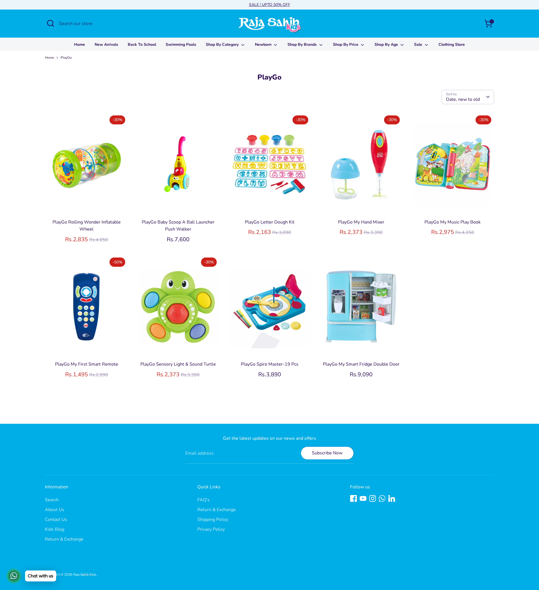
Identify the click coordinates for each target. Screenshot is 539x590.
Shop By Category (223, 44)
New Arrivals (106, 44)
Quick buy (87, 207)
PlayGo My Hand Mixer (361, 222)
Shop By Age (386, 44)
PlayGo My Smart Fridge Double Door (361, 364)
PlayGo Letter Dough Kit (269, 222)
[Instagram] (372, 498)
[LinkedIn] (391, 498)
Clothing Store (451, 44)
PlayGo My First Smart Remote (86, 364)
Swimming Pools (181, 44)
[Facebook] (353, 498)
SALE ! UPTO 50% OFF (269, 4)
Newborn (264, 44)
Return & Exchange (64, 539)
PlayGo (66, 57)
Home (79, 44)
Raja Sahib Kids (84, 574)
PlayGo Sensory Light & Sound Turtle (178, 364)
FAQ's (203, 500)
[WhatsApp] (382, 498)
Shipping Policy (212, 519)
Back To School (142, 44)
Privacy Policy (211, 529)
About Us (54, 510)
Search (52, 500)
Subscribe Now (327, 453)
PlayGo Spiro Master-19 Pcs (269, 364)
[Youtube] (363, 498)
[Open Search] (50, 23)
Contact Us (56, 519)
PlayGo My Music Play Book (452, 222)
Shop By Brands (302, 44)
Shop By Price (346, 44)
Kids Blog (54, 529)
